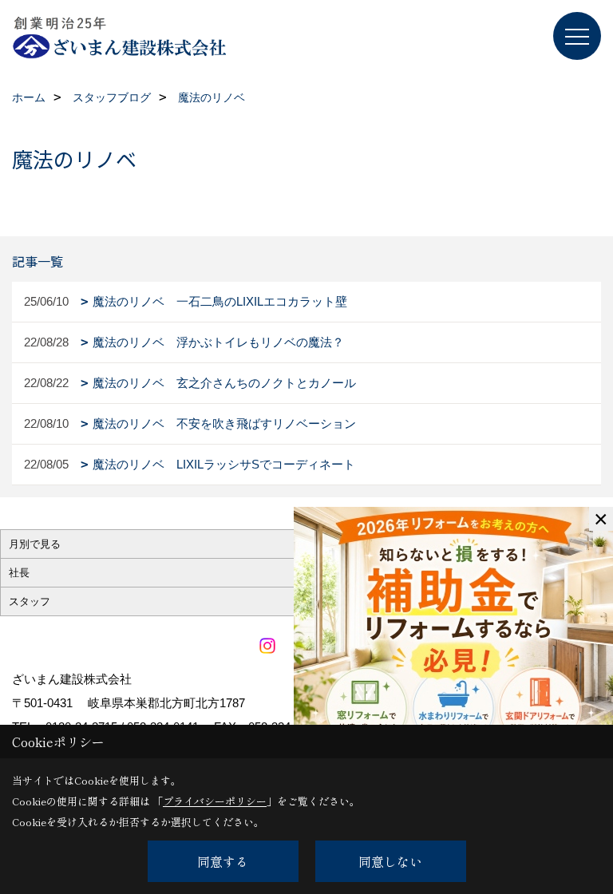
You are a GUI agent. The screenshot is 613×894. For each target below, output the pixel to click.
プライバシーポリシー (215, 801)
